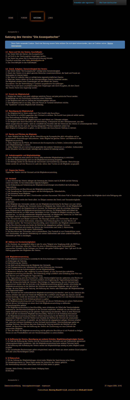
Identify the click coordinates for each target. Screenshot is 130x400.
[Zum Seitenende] (123, 24)
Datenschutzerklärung (13, 386)
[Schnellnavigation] (120, 24)
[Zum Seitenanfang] (124, 385)
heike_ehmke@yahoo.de (35, 60)
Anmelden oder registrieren (84, 3)
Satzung (37, 18)
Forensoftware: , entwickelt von (65, 390)
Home (10, 18)
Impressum (46, 386)
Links (50, 18)
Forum (24, 18)
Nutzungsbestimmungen (31, 386)
